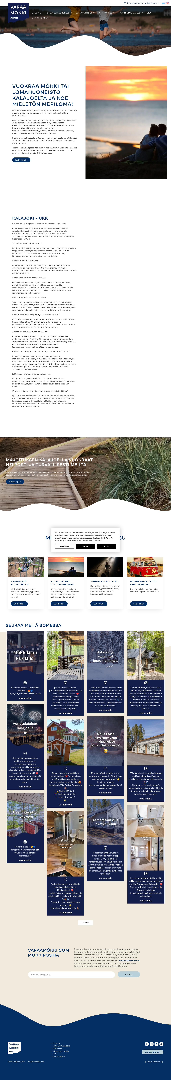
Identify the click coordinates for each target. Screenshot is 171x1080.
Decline (85, 546)
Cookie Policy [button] (105, 538)
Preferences (64, 546)
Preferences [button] (97, 540)
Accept (106, 546)
